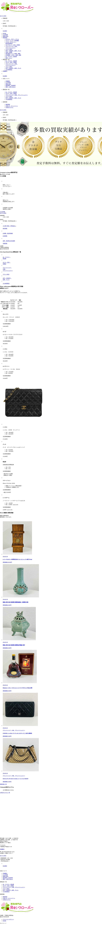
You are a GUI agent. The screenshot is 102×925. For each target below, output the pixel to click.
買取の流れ (8, 84)
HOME (4, 920)
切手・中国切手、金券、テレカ (13, 50)
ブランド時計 (9, 49)
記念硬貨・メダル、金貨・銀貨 (13, 55)
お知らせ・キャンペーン (12, 106)
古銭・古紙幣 (9, 52)
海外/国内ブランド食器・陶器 (13, 53)
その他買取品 (9, 69)
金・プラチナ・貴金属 (11, 56)
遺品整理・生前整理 (11, 85)
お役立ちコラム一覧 (5, 792)
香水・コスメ (9, 58)
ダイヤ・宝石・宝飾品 (11, 62)
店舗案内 (8, 81)
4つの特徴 (8, 82)
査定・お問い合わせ (11, 87)
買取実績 (8, 104)
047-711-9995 (3, 15)
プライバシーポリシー (8, 919)
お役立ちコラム (9, 107)
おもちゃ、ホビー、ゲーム (12, 39)
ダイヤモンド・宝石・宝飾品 (13, 45)
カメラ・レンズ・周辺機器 (12, 40)
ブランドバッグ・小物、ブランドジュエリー (17, 95)
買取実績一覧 (3, 784)
